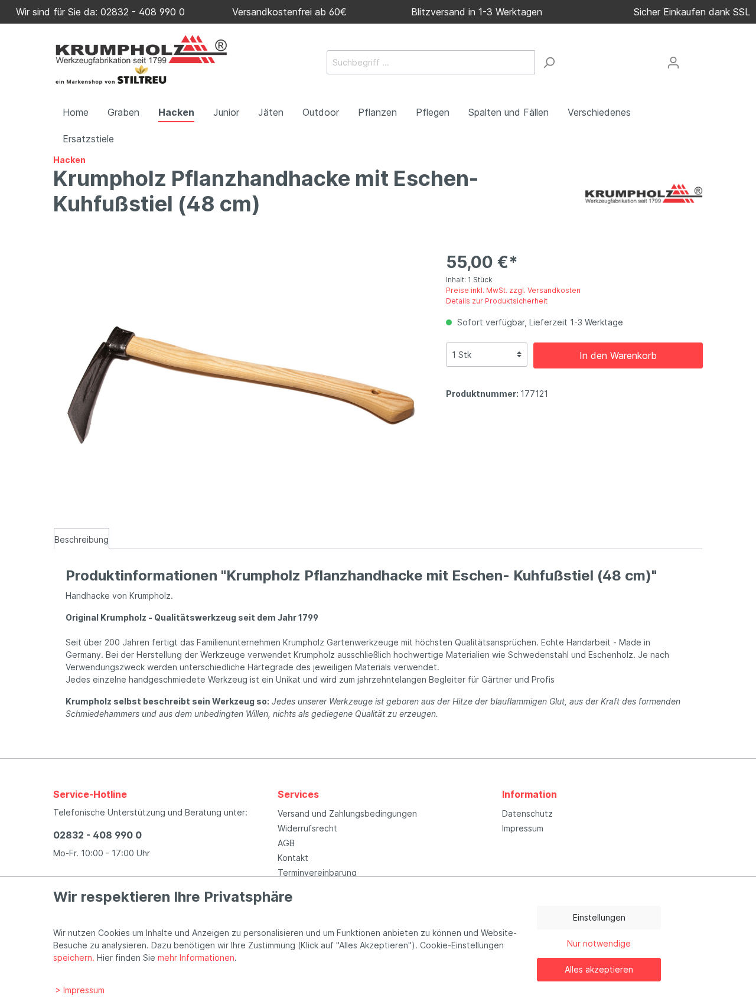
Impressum (522, 828)
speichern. (73, 957)
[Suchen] (549, 62)
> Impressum (80, 990)
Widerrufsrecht (307, 828)
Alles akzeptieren (599, 969)
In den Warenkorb (618, 355)
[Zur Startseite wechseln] (141, 60)
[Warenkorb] (695, 58)
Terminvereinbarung (317, 872)
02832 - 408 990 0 (97, 835)
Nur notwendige (599, 943)
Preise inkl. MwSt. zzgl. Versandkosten (513, 290)
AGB (286, 843)
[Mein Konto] (673, 62)
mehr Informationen (196, 957)
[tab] (81, 538)
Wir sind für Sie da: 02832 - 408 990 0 (97, 12)
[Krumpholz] (644, 193)
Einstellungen (599, 917)
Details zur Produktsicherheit (497, 300)
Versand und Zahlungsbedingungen (347, 813)
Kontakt (293, 858)
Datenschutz (527, 813)
